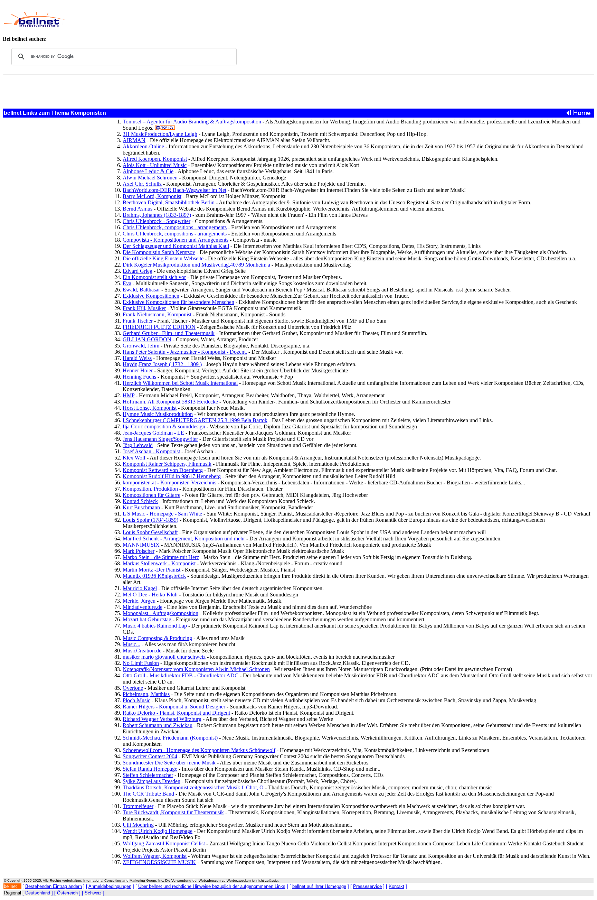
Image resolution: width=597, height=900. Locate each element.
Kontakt (396, 886)
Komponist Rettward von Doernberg (163, 470)
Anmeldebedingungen (109, 886)
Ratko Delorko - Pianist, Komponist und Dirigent (176, 713)
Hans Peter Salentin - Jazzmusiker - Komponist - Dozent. (185, 352)
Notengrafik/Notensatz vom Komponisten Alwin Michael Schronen (196, 669)
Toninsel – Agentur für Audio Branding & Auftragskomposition (193, 121)
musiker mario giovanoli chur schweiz (164, 657)
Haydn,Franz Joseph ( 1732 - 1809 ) (162, 364)
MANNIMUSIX (141, 545)
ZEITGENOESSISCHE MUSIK (159, 862)
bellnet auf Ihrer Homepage (319, 886)
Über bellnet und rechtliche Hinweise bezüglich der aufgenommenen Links (211, 886)
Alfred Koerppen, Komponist (155, 159)
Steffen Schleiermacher (148, 775)
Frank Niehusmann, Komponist (157, 314)
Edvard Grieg (137, 271)
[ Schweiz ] (93, 893)
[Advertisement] (247, 19)
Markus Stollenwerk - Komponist (159, 563)
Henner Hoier (138, 370)
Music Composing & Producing (157, 638)
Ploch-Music (136, 700)
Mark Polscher (138, 551)
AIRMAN (134, 140)
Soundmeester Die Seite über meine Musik (169, 763)
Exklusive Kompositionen (151, 296)
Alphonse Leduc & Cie (148, 171)
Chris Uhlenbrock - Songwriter (156, 221)
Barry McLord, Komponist (152, 196)
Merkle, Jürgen (139, 601)
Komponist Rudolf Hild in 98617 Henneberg (172, 476)
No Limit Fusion (141, 663)
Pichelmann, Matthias (146, 694)
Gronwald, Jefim (141, 346)
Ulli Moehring (138, 825)
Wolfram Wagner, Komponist (155, 856)
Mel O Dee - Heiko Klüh (150, 594)
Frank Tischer (138, 321)
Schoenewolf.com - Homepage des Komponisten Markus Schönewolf (199, 750)
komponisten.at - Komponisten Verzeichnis (169, 482)
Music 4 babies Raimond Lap (155, 626)
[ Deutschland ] (37, 893)
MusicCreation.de (142, 650)
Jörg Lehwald (138, 445)
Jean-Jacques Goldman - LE (153, 433)
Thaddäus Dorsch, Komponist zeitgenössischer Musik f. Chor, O (193, 787)
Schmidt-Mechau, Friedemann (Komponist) (170, 738)
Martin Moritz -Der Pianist (151, 570)
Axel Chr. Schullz (142, 184)
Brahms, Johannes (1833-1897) (157, 215)
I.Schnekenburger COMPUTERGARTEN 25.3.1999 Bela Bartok (195, 420)
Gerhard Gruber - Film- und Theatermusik (169, 333)
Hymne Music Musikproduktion (158, 414)
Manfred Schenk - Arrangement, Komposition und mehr (184, 538)
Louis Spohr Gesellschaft (150, 532)
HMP (128, 395)
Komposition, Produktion (150, 489)
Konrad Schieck (140, 501)
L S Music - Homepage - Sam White (162, 514)
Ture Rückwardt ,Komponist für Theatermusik (173, 812)
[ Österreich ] (67, 893)
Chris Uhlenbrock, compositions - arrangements (175, 227)
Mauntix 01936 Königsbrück (154, 576)
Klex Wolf (134, 458)
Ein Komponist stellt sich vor (154, 277)
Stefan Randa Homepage (150, 769)
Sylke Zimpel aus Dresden (151, 781)
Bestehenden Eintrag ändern (53, 886)
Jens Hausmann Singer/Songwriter (160, 439)
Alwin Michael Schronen (150, 177)
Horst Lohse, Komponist (150, 408)
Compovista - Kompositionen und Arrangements (175, 240)
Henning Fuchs (139, 377)
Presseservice (367, 886)
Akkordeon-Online (143, 146)
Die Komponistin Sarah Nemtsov (159, 252)
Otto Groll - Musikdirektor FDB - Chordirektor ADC (180, 675)
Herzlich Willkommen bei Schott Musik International (180, 383)
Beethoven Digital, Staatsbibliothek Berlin (169, 202)
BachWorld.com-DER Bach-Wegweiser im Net (174, 190)
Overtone (133, 688)
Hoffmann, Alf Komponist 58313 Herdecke (170, 402)
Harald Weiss (137, 358)
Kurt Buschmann (141, 507)
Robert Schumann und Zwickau (157, 725)
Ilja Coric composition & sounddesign (164, 426)
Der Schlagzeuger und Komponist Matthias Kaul (176, 246)
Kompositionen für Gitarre (151, 495)
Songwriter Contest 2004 (150, 756)
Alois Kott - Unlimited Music (155, 165)
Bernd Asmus (137, 209)
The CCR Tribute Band (148, 794)
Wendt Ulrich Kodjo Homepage (157, 831)
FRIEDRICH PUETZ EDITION (159, 327)
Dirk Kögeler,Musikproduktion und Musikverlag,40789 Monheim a (196, 265)
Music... (131, 644)
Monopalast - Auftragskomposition (160, 613)
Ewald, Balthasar (141, 290)
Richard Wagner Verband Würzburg (162, 719)
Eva (127, 283)
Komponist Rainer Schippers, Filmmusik (167, 464)
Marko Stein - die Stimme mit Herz (161, 557)
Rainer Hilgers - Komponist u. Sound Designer (174, 706)
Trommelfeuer (138, 806)
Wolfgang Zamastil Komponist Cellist (164, 843)
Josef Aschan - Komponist (151, 451)
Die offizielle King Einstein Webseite (163, 258)
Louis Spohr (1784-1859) (150, 520)
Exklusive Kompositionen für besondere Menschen (178, 302)
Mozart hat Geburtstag (147, 619)
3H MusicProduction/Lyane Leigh (160, 134)
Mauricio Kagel (140, 588)
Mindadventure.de (142, 607)
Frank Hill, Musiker (144, 308)
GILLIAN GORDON (147, 339)
